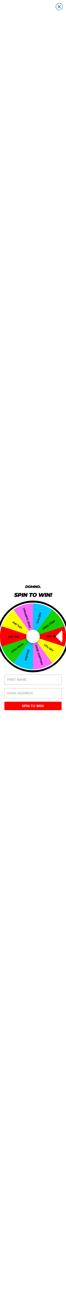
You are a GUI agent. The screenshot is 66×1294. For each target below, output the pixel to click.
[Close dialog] (59, 6)
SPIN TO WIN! (33, 706)
